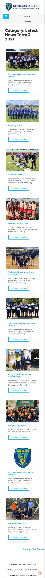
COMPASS (27, 21)
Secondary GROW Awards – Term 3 (21, 324)
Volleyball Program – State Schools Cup (21, 273)
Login (26, 16)
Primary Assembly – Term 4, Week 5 (21, 75)
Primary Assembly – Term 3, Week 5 (21, 473)
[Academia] (22, 6)
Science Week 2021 (17, 174)
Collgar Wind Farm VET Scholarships (19, 375)
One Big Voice (15, 125)
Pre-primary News (17, 425)
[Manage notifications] (40, 573)
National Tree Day (17, 523)
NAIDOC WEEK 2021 (18, 223)
